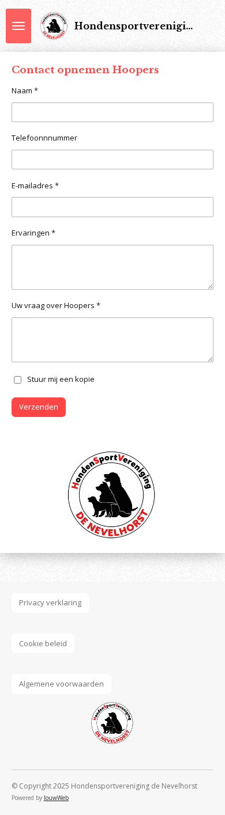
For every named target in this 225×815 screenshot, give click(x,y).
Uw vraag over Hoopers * (56, 305)
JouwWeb (56, 798)
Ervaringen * (33, 233)
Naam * (25, 90)
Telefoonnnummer (44, 137)
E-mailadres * (35, 185)
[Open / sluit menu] (18, 26)
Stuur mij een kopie (61, 379)
